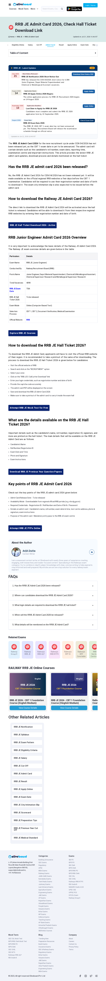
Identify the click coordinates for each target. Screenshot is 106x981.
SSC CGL (72, 876)
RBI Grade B (73, 884)
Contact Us (73, 944)
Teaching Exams (44, 920)
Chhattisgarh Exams (46, 928)
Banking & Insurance (46, 860)
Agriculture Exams (45, 890)
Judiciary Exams (44, 884)
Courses (12, 9)
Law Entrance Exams (46, 887)
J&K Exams (43, 895)
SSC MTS (11, 952)
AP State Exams (44, 922)
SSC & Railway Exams (46, 949)
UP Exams (42, 898)
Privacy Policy (73, 947)
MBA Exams (43, 871)
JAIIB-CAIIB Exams (45, 876)
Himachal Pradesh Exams (48, 925)
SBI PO (71, 860)
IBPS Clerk (72, 868)
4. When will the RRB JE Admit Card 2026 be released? (52, 615)
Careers (71, 941)
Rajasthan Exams (45, 901)
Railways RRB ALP (14, 955)
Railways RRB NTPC (76, 882)
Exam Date (85, 45)
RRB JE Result (20, 781)
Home (12, 37)
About (71, 939)
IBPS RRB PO (73, 871)
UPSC (40, 868)
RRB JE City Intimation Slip (26, 805)
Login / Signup (90, 5)
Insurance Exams (45, 947)
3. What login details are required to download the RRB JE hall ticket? (52, 605)
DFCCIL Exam (73, 895)
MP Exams (42, 914)
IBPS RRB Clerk (74, 873)
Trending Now (43, 939)
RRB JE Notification (23, 727)
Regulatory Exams (45, 952)
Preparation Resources (46, 941)
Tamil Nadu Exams (45, 882)
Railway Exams (44, 873)
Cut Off (39, 45)
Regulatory (42, 865)
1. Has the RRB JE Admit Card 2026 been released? (52, 586)
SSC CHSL (72, 879)
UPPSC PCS (73, 892)
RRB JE (19, 37)
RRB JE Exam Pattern (24, 742)
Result (61, 45)
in (92, 552)
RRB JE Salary (20, 758)
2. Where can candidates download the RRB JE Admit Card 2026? (52, 595)
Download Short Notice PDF (83, 74)
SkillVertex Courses (45, 931)
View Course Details (28, 708)
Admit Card (50, 45)
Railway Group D (74, 898)
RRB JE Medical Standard (26, 838)
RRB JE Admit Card (32, 37)
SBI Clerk (72, 865)
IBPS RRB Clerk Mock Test (17, 941)
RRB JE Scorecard (22, 812)
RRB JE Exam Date (22, 797)
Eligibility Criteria (18, 45)
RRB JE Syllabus (21, 734)
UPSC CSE (72, 890)
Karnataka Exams (45, 879)
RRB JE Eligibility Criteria (25, 750)
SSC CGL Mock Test (15, 939)
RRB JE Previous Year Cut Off (26, 829)
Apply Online (72, 45)
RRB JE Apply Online (23, 789)
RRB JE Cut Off (21, 766)
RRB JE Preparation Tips (25, 820)
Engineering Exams (45, 892)
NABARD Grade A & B (76, 887)
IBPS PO (71, 862)
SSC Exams (43, 862)
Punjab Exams (44, 906)
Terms (71, 949)
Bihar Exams (43, 912)
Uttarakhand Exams (46, 903)
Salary (30, 45)
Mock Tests (23, 9)
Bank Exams (43, 944)
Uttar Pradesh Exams (46, 966)
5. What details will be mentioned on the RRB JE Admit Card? (52, 625)
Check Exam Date (87, 120)
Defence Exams (44, 917)
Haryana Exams (44, 909)
